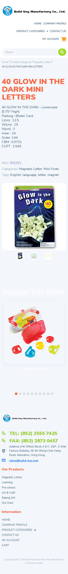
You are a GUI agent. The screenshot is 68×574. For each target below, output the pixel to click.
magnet (53, 175)
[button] (16, 393)
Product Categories (21, 62)
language (29, 175)
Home (5, 62)
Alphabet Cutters (34, 368)
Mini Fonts (51, 169)
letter (42, 175)
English (15, 175)
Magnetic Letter (42, 62)
